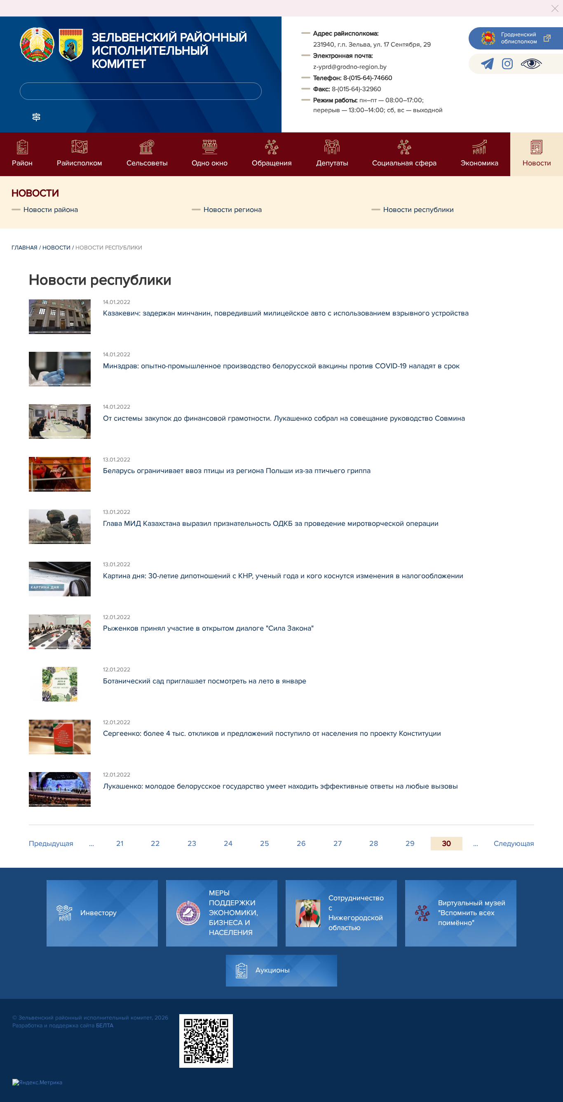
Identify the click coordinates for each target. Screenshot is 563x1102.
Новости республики (418, 209)
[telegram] (487, 64)
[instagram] (507, 64)
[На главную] (37, 44)
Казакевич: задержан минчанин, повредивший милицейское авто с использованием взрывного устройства (286, 313)
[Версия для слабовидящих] (531, 64)
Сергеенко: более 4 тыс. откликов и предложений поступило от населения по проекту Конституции (272, 733)
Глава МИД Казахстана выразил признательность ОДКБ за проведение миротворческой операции (271, 523)
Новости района (50, 209)
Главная (25, 247)
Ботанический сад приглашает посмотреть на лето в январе (204, 680)
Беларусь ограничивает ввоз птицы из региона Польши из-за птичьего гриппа (237, 470)
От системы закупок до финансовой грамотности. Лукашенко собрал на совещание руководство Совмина (284, 418)
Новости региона (233, 209)
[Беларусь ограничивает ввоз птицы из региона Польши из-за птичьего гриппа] (66, 475)
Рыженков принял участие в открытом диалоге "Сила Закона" (208, 628)
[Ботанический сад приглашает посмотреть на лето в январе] (66, 685)
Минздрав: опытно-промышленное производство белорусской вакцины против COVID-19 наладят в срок (281, 365)
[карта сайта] (36, 116)
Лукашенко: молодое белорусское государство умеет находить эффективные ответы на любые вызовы (280, 786)
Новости (56, 247)
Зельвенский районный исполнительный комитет (169, 51)
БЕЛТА (104, 1025)
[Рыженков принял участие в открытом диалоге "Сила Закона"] (66, 633)
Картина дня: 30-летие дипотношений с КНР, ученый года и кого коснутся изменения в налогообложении (283, 575)
